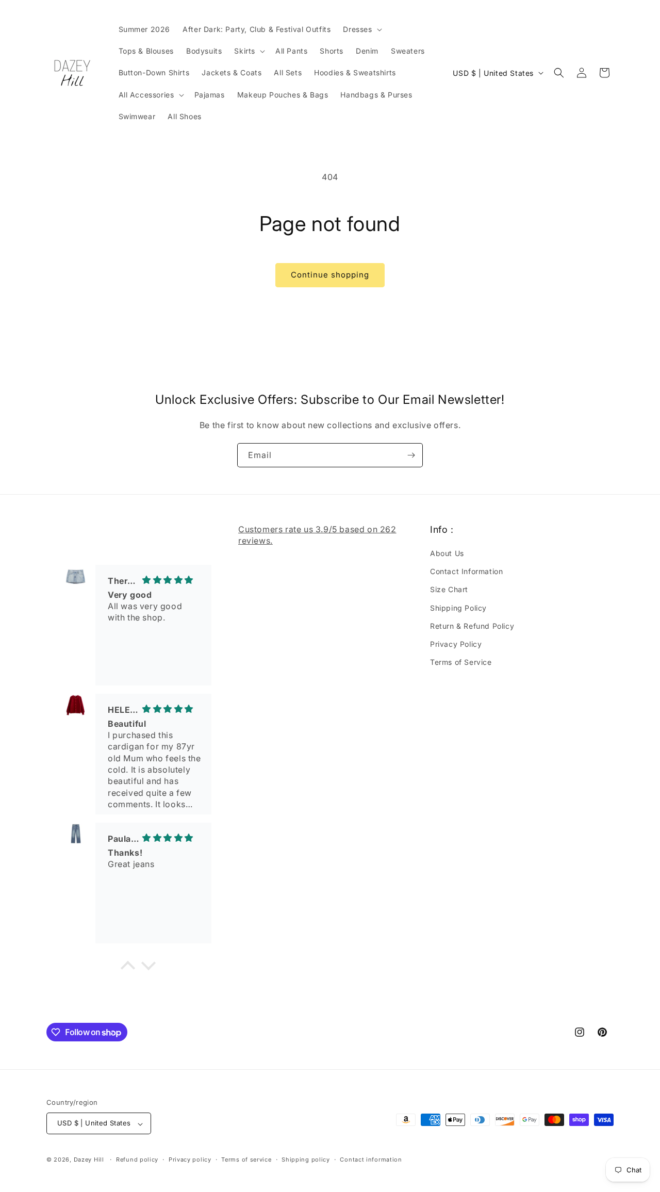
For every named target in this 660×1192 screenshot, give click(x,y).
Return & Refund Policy (472, 626)
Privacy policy (190, 1159)
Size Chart (449, 589)
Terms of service (246, 1159)
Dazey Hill (89, 1160)
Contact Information (466, 571)
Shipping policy (306, 1159)
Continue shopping (330, 275)
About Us (447, 553)
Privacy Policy (456, 644)
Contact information (371, 1159)
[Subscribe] (411, 455)
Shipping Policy (458, 607)
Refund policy (137, 1159)
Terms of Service (461, 662)
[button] (361, 29)
